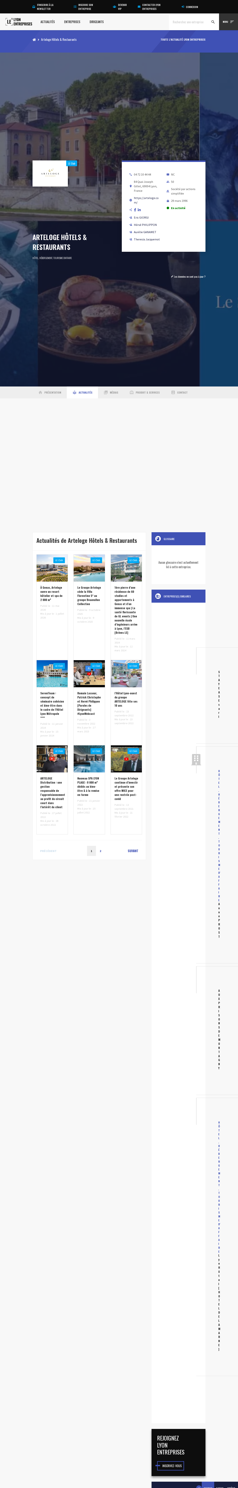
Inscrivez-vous (172, 1466)
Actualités (48, 22)
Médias (111, 392)
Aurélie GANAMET (145, 232)
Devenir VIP (122, 7)
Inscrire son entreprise (85, 7)
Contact (179, 392)
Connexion (192, 7)
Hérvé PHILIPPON (145, 225)
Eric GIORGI (141, 217)
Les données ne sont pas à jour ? (188, 276)
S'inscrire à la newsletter (45, 7)
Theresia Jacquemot (147, 239)
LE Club (71, 163)
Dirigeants (97, 22)
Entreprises (72, 22)
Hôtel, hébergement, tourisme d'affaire (52, 258)
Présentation (49, 392)
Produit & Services (144, 392)
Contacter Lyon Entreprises (151, 7)
